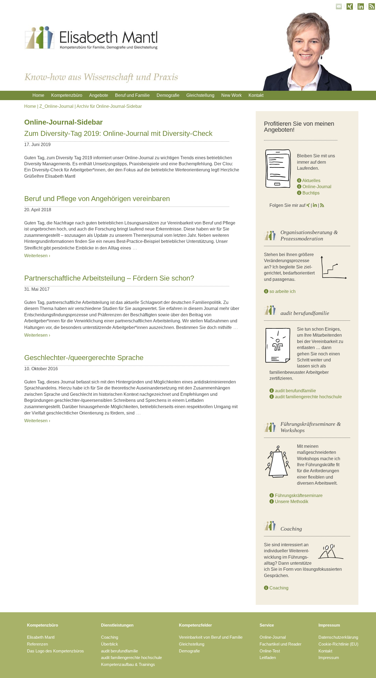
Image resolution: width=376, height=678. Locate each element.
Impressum (329, 625)
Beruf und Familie (132, 95)
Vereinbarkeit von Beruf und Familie (211, 637)
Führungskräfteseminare (298, 495)
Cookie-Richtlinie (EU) (338, 644)
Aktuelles (310, 180)
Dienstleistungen (117, 625)
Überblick (109, 644)
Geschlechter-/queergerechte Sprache (83, 357)
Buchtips (310, 193)
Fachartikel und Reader (280, 644)
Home (38, 95)
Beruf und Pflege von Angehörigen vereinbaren (97, 198)
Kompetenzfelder (195, 625)
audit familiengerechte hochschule (308, 396)
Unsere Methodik (291, 501)
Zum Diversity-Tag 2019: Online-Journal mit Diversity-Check (118, 133)
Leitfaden (268, 657)
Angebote (98, 95)
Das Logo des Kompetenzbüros (55, 651)
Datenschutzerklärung (338, 637)
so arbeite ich (282, 291)
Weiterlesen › (37, 255)
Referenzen (37, 644)
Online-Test (270, 651)
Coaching (278, 588)
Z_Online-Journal (56, 106)
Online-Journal (316, 186)
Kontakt (256, 95)
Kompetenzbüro (66, 95)
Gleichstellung (200, 95)
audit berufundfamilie (295, 390)
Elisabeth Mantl (41, 637)
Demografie (168, 95)
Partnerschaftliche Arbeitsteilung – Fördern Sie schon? (109, 278)
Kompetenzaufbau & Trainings (128, 664)
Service (267, 625)
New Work (231, 95)
